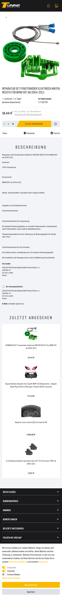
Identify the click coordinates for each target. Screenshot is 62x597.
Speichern (31, 591)
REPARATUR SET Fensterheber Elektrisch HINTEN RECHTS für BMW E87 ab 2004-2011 (31, 346)
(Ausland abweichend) (11, 102)
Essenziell (11, 567)
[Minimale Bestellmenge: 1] (4, 124)
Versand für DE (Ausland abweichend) (28, 114)
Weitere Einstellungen (11, 577)
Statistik (11, 570)
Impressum (43, 561)
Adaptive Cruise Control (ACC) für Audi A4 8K (31, 422)
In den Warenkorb (34, 124)
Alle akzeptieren (31, 584)
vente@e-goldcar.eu (16, 304)
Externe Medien (13, 574)
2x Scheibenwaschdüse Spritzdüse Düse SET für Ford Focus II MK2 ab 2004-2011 (31, 462)
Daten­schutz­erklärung (18, 561)
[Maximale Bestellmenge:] (13, 124)
